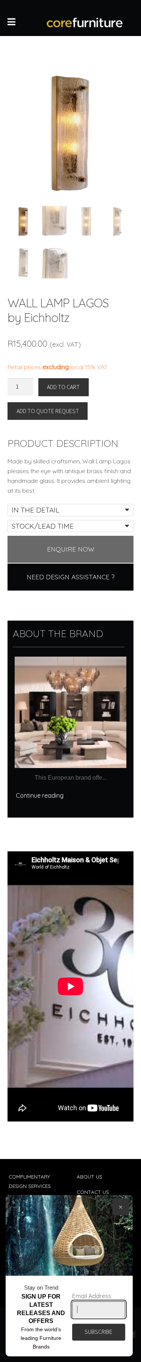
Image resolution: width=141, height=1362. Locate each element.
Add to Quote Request (48, 411)
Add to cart (63, 387)
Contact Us (93, 1192)
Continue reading (40, 795)
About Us (89, 1176)
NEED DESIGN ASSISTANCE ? (70, 577)
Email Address (91, 1296)
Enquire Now (70, 549)
